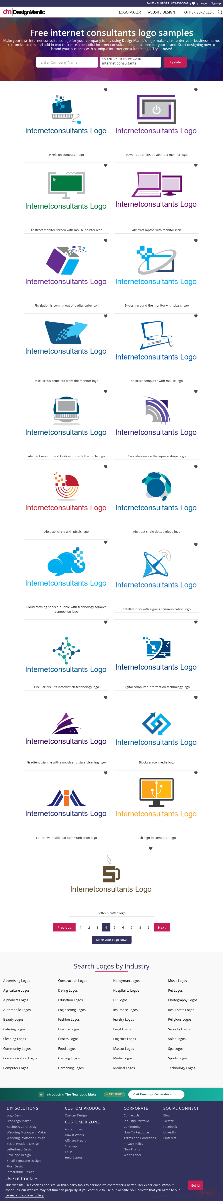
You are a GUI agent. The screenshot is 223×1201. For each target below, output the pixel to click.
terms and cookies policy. (24, 1195)
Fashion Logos (69, 1019)
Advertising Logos (16, 980)
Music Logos (177, 980)
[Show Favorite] (193, 3)
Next (162, 927)
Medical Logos (124, 1068)
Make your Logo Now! (111, 940)
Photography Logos (182, 1000)
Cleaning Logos (14, 1038)
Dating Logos (68, 990)
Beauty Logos (13, 1019)
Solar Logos (177, 1038)
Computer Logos (15, 1068)
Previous (64, 927)
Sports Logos (178, 1058)
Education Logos (70, 1000)
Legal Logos (122, 1029)
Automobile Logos (17, 1010)
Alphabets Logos (15, 1000)
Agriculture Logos (16, 990)
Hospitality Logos (126, 990)
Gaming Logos (69, 1058)
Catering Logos (14, 1029)
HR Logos (120, 1000)
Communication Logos (20, 1058)
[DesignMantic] (24, 12)
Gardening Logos (71, 1068)
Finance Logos (68, 1029)
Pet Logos (175, 990)
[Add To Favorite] (106, 88)
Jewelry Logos (123, 1019)
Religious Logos (179, 1019)
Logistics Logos (124, 1038)
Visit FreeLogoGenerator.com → (156, 1094)
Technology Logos (181, 1068)
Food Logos (67, 1048)
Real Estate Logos (181, 1010)
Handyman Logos (126, 980)
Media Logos (122, 1058)
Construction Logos (72, 980)
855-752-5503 (179, 3)
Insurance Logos (125, 1010)
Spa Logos (175, 1048)
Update (175, 62)
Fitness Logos (68, 1038)
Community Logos (17, 1048)
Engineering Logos (72, 1010)
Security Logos (179, 1029)
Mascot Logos (123, 1048)
